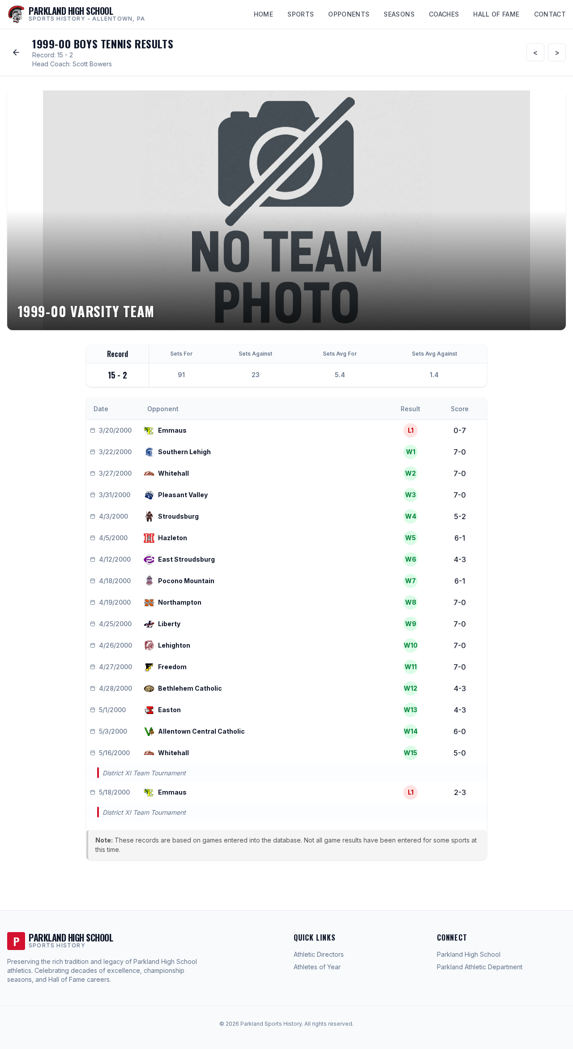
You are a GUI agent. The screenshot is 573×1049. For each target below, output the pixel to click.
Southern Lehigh (184, 452)
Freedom (172, 667)
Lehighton (174, 645)
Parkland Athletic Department (479, 967)
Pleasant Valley (183, 495)
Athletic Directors (319, 954)
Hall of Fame (496, 14)
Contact (550, 14)
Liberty (169, 624)
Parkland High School (468, 954)
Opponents (348, 14)
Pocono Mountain (186, 581)
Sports (300, 14)
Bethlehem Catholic (190, 688)
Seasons (399, 14)
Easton (169, 710)
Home (263, 14)
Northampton (179, 602)
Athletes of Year (317, 967)
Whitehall (173, 473)
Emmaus (172, 430)
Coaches (444, 14)
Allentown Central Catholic (201, 731)
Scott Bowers (92, 64)
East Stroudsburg (186, 559)
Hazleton (172, 538)
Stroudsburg (178, 516)
